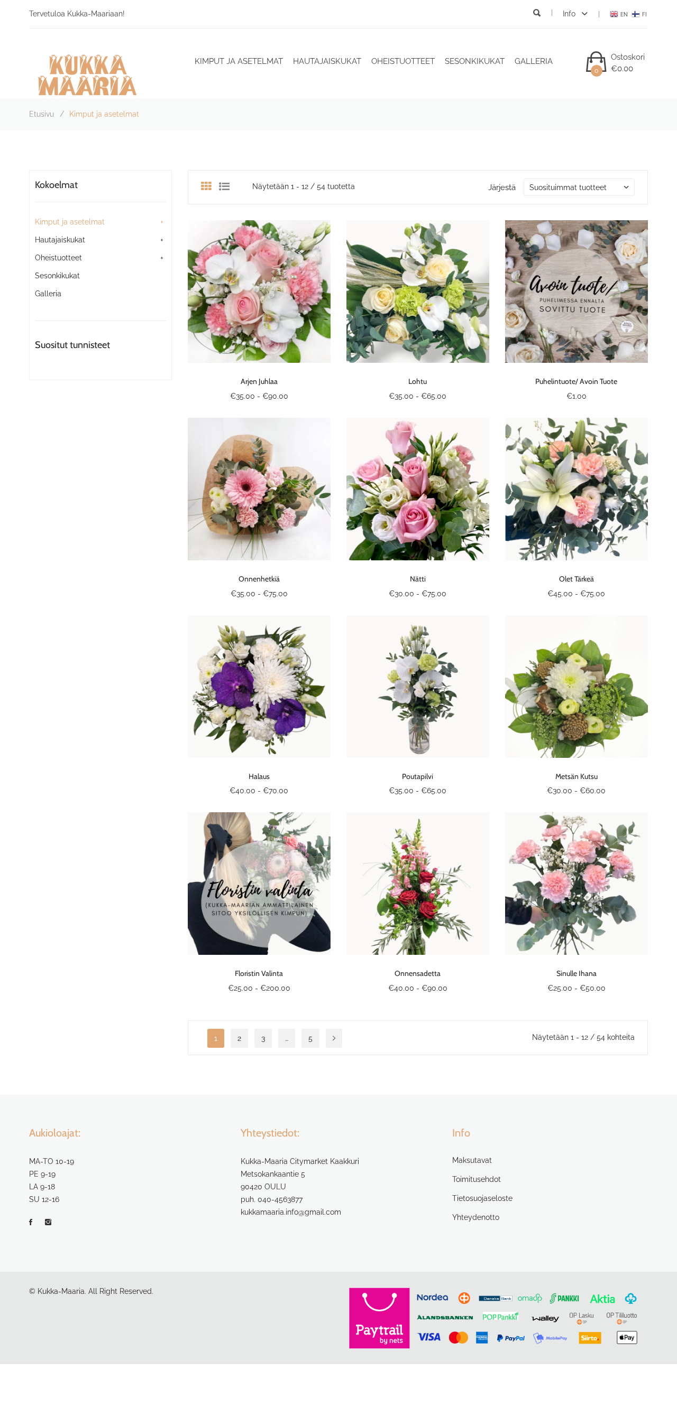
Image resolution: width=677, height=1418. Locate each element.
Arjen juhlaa (259, 381)
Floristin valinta (259, 973)
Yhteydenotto (475, 1217)
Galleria (534, 61)
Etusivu (41, 114)
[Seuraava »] (334, 1038)
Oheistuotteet (403, 61)
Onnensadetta (418, 973)
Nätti (418, 579)
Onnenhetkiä (259, 579)
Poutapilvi (417, 776)
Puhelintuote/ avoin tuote (576, 381)
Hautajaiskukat (327, 61)
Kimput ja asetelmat (239, 61)
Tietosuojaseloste (482, 1198)
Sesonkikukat (475, 61)
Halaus (259, 776)
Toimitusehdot (476, 1179)
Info (570, 14)
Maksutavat (472, 1160)
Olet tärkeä (576, 579)
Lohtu (417, 381)
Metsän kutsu (576, 776)
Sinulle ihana (576, 973)
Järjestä (502, 187)
